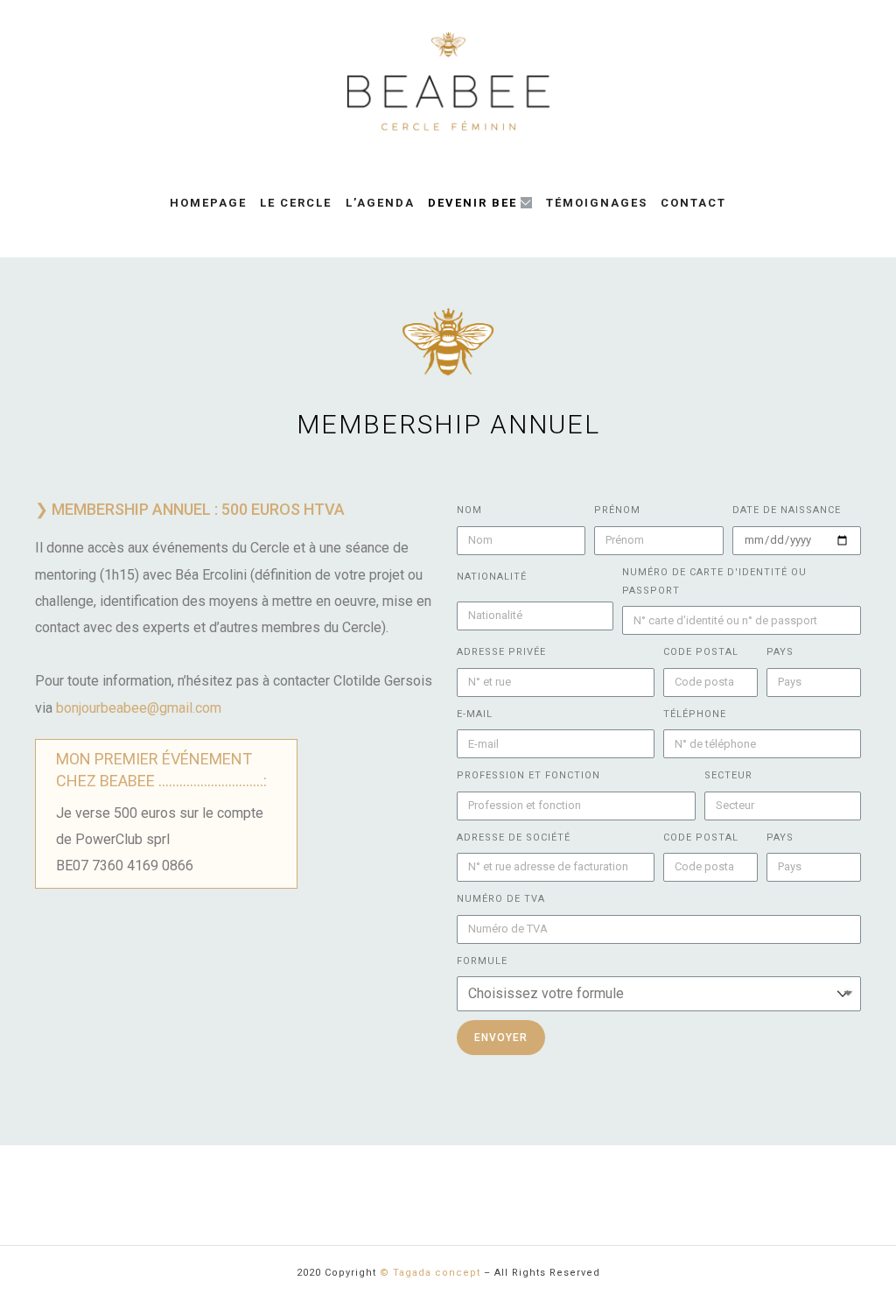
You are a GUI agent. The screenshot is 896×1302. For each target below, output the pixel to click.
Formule (482, 961)
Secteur (728, 775)
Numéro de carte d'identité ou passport (714, 581)
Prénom (617, 510)
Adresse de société (513, 837)
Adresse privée (501, 652)
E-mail (475, 714)
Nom (469, 510)
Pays (780, 652)
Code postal (700, 652)
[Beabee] (448, 81)
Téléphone (694, 714)
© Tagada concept (430, 1272)
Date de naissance (786, 510)
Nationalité (492, 576)
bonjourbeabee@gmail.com (138, 708)
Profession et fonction (528, 775)
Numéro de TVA (501, 898)
